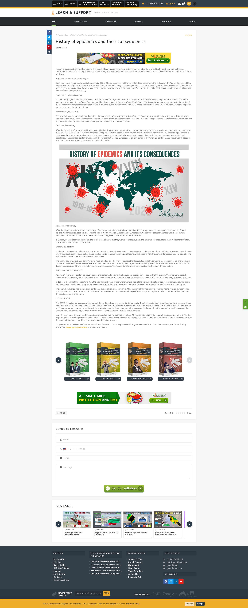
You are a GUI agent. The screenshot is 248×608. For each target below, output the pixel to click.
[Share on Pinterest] (49, 47)
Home (60, 35)
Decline (189, 604)
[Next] (189, 524)
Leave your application (76, 327)
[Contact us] (245, 306)
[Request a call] (245, 301)
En (189, 3)
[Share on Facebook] (49, 32)
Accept (200, 604)
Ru (194, 3)
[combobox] (69, 449)
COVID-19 (61, 413)
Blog (66, 35)
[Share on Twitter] (49, 37)
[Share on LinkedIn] (49, 42)
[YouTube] (181, 581)
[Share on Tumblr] (49, 51)
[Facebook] (165, 581)
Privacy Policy (132, 604)
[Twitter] (170, 581)
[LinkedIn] (176, 581)
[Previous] (58, 360)
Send (106, 593)
